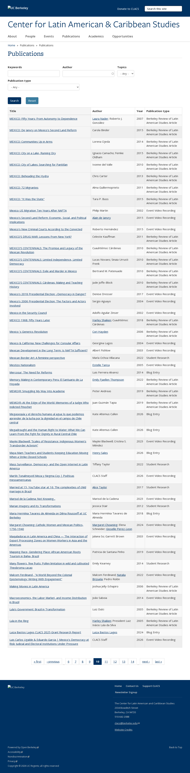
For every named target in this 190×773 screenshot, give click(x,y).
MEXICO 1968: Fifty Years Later (29, 320)
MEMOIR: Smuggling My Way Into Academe (37, 391)
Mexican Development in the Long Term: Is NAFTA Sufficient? (48, 350)
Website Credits (123, 729)
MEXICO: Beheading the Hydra (29, 176)
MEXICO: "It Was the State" (27, 199)
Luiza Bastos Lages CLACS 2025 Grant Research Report (45, 632)
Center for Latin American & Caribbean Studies (94, 24)
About (13, 36)
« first (39, 662)
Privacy (12, 761)
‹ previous (54, 662)
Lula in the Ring (19, 621)
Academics (96, 36)
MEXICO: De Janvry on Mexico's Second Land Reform (43, 130)
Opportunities (123, 36)
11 (107, 662)
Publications (71, 36)
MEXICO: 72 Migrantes (23, 187)
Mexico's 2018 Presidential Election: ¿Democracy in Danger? (47, 294)
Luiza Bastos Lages (104, 632)
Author (67, 67)
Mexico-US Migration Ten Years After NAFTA (38, 210)
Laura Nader (100, 118)
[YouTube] (25, 693)
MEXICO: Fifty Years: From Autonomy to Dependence (43, 118)
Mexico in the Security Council (28, 313)
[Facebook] (11, 693)
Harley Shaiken (101, 320)
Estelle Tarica (101, 365)
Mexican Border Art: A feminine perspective (37, 358)
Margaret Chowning (104, 525)
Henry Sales (100, 453)
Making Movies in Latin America (29, 586)
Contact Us (132, 686)
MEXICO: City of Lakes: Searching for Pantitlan (38, 164)
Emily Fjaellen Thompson (108, 379)
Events (49, 36)
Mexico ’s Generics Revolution (28, 331)
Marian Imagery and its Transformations (35, 506)
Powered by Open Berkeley (23, 747)
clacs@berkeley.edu (127, 723)
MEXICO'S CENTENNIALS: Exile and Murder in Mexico (43, 271)
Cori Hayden (100, 331)
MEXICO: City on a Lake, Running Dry (32, 153)
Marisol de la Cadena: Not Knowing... (32, 499)
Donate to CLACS (128, 9)
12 (116, 662)
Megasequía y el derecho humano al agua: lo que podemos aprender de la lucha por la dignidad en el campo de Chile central (46, 418)
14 (134, 662)
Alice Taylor (99, 487)
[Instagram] (32, 693)
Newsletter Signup (126, 692)
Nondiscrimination (19, 756)
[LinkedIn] (18, 693)
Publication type (19, 80)
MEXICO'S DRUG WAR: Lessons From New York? (40, 236)
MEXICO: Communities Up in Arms (31, 141)
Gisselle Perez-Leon (119, 529)
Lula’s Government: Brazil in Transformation (37, 609)
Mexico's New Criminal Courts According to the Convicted (45, 229)
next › (147, 662)
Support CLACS (151, 686)
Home (11, 45)
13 (125, 662)
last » (159, 662)
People (30, 36)
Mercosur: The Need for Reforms (30, 372)
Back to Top (175, 747)
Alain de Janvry (101, 218)
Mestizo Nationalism (22, 365)
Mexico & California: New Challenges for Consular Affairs (44, 343)
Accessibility (15, 752)
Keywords (15, 67)
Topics (122, 67)
